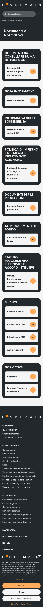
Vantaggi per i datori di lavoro (16, 487)
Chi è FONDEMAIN (10, 430)
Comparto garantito (11, 503)
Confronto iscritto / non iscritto (16, 483)
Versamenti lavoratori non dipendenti (19, 472)
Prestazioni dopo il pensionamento (18, 480)
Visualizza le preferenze (21, 598)
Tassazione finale (10, 457)
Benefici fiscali (8, 453)
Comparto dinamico (11, 511)
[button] (39, 557)
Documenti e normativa (14, 536)
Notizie (6, 543)
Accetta (21, 585)
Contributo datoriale (11, 461)
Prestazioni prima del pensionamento (19, 476)
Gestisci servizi (21, 579)
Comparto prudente (11, 507)
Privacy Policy (26, 604)
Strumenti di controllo (12, 437)
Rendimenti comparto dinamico (16, 522)
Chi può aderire (9, 450)
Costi (4, 465)
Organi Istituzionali (10, 434)
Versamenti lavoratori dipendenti (17, 468)
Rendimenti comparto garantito (16, 514)
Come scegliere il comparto (14, 499)
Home (4, 20)
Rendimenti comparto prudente (16, 518)
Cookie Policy (15, 604)
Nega (21, 592)
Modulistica (9, 530)
